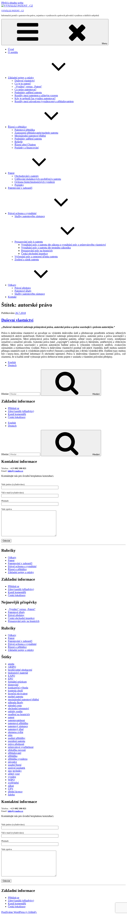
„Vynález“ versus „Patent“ (28, 86)
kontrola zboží (15, 690)
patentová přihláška (18, 723)
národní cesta (15, 705)
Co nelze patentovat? (25, 89)
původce (12, 762)
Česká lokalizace (16, 417)
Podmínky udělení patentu (28, 92)
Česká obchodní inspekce (34, 253)
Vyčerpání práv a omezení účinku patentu (36, 256)
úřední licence (15, 791)
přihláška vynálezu (17, 759)
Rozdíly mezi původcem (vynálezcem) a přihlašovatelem (44, 101)
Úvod (11, 49)
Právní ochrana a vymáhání (22, 213)
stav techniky (15, 770)
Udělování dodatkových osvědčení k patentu (38, 179)
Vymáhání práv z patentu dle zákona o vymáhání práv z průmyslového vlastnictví (63, 244)
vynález (12, 776)
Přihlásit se (13, 408)
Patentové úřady (23, 290)
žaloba (11, 794)
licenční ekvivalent (17, 693)
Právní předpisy (23, 288)
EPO (10, 678)
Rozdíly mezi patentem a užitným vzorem (36, 95)
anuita (11, 663)
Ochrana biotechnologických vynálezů (35, 182)
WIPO (11, 779)
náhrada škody (15, 702)
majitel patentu (15, 696)
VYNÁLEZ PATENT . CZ (12, 10)
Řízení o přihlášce (17, 126)
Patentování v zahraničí (20, 187)
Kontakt (12, 296)
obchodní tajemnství (18, 708)
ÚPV (10, 788)
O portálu (13, 52)
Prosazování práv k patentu (29, 241)
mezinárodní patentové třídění (23, 699)
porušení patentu (16, 741)
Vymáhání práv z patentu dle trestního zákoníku (46, 247)
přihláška (12, 756)
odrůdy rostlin (15, 711)
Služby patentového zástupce (30, 216)
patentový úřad (15, 729)
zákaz (11, 785)
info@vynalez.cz (15, 471)
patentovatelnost (16, 720)
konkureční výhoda (18, 687)
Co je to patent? (23, 83)
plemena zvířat (15, 732)
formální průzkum (17, 681)
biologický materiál (18, 672)
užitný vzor (14, 773)
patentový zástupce (18, 726)
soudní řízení (14, 764)
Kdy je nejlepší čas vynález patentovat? (35, 98)
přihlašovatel (14, 753)
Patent (11, 173)
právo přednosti (16, 744)
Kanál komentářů (17, 414)
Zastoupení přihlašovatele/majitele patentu (36, 132)
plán (10, 735)
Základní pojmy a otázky (21, 77)
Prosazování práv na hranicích (37, 250)
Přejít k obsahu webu (12, 2)
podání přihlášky (16, 738)
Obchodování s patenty (27, 176)
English (12, 362)
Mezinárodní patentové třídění (30, 135)
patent (11, 717)
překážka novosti (17, 750)
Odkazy (12, 285)
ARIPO (12, 666)
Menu (104, 43)
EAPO (11, 675)
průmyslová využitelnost (20, 747)
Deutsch (12, 365)
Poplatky (19, 185)
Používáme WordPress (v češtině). (19, 912)
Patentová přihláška (25, 129)
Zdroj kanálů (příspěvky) (21, 411)
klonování (13, 684)
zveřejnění (13, 782)
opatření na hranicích (19, 714)
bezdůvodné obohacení (20, 669)
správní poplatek (16, 767)
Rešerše (19, 141)
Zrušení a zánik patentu (27, 259)
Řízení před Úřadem (25, 144)
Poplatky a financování (27, 147)
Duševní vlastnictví (25, 80)
